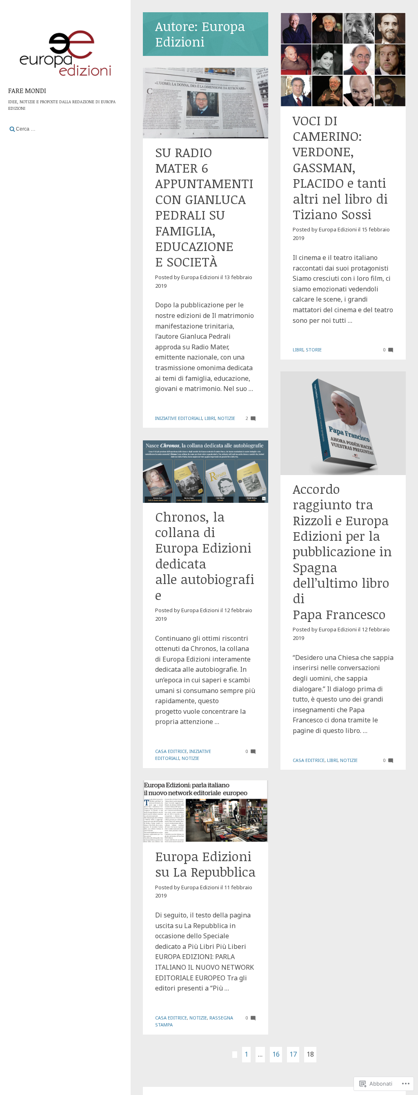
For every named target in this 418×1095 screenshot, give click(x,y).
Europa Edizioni (338, 229)
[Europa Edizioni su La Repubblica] (205, 811)
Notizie (226, 418)
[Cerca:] (65, 129)
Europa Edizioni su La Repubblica (205, 863)
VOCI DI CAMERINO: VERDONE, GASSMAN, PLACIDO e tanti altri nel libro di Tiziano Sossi (340, 167)
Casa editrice (309, 760)
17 (293, 1054)
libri (298, 349)
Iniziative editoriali (178, 418)
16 (276, 1054)
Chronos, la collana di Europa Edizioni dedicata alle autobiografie (204, 556)
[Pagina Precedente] (234, 1054)
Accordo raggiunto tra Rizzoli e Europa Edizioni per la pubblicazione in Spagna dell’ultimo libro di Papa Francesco (342, 551)
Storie (314, 349)
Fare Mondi (27, 90)
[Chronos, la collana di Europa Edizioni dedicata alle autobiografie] (205, 471)
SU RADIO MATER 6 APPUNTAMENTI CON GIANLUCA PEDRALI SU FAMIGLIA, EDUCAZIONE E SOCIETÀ (204, 207)
